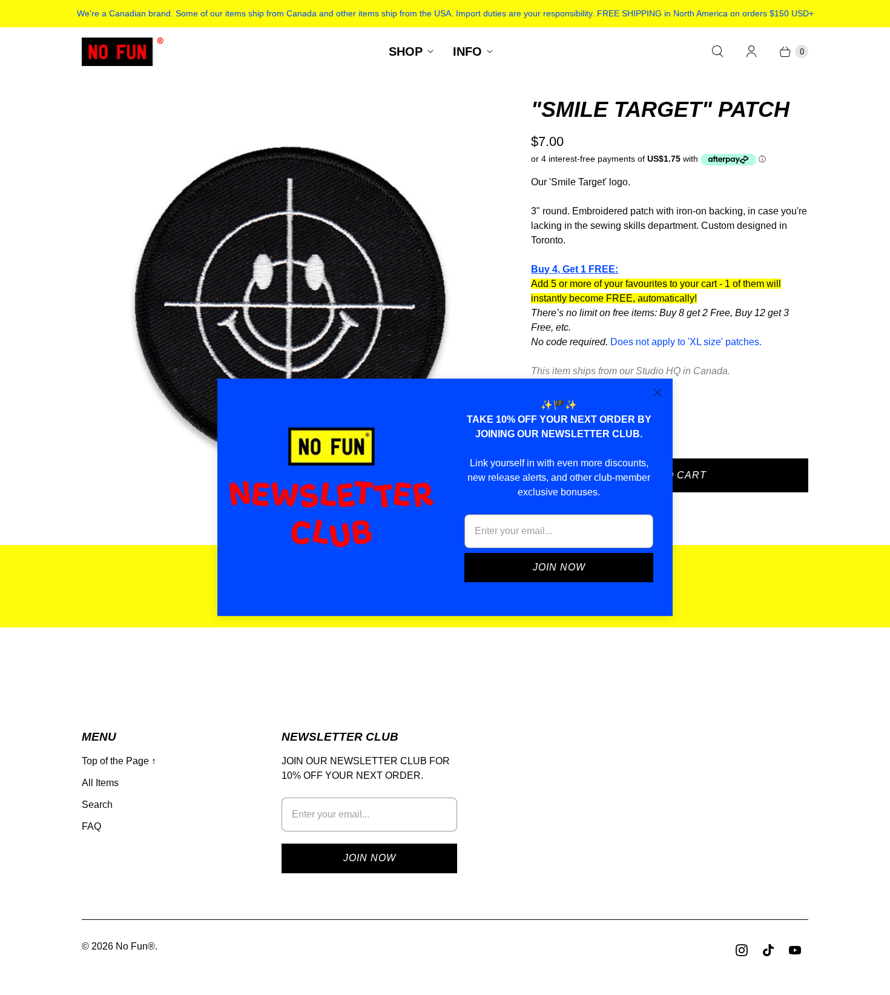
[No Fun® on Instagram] (741, 950)
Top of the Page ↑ (119, 761)
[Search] (717, 51)
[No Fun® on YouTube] (795, 950)
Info (467, 51)
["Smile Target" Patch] (289, 303)
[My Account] (751, 51)
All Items (100, 783)
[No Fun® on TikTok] (768, 950)
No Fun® (135, 946)
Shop (406, 51)
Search (97, 804)
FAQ (91, 826)
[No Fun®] (122, 52)
